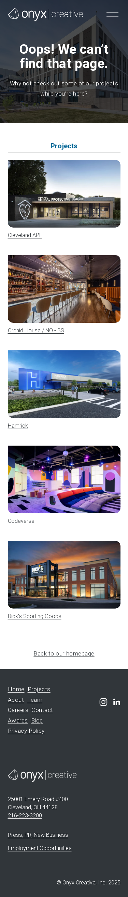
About (16, 700)
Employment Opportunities (40, 848)
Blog (37, 721)
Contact (42, 710)
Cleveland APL (25, 235)
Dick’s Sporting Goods (34, 616)
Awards (18, 721)
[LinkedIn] (116, 702)
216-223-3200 (25, 815)
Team (34, 700)
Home (16, 689)
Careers (18, 710)
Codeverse (21, 521)
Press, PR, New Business (38, 835)
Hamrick (18, 425)
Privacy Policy (26, 731)
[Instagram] (103, 702)
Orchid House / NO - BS (36, 330)
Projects (39, 689)
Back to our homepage (63, 653)
